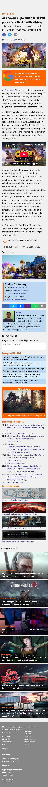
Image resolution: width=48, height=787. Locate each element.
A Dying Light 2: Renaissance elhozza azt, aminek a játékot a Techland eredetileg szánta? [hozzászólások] (25, 438)
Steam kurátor (29, 742)
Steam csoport (29, 739)
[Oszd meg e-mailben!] (16, 35)
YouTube (27, 734)
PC (14, 287)
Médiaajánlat (7, 739)
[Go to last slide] (5, 267)
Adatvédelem (7, 742)
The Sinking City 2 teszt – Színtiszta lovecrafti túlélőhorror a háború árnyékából (20, 381)
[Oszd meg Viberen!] (27, 306)
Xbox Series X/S (21, 287)
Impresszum (6, 736)
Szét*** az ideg (12, 482)
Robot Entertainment (20, 291)
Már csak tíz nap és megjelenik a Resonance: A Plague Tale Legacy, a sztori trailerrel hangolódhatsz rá (24, 370)
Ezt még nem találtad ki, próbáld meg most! (24, 415)
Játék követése (32, 246)
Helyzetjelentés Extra (14, 463)
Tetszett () (12, 246)
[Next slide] (42, 267)
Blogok (4, 749)
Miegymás (6, 765)
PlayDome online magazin (12, 727)
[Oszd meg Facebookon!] (4, 35)
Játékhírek (8, 14)
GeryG (8, 40)
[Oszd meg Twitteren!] (10, 35)
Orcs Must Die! (11, 90)
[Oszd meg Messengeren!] (20, 306)
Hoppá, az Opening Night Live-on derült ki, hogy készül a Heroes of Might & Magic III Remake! (21, 375)
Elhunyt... (10, 444)
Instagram (28, 736)
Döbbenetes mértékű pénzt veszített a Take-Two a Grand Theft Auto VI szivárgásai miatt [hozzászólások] (25, 457)
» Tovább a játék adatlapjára (15, 300)
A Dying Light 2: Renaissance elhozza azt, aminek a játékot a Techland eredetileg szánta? (22, 364)
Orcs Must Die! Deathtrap (15, 284)
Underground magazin (10, 759)
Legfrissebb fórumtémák (13, 421)
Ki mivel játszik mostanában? (17, 433)
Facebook (28, 731)
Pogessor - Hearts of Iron (11, 761)
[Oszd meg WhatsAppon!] (35, 306)
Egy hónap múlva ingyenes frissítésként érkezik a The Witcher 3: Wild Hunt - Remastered (23, 358)
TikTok (26, 744)
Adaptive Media (7, 775)
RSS (3, 744)
